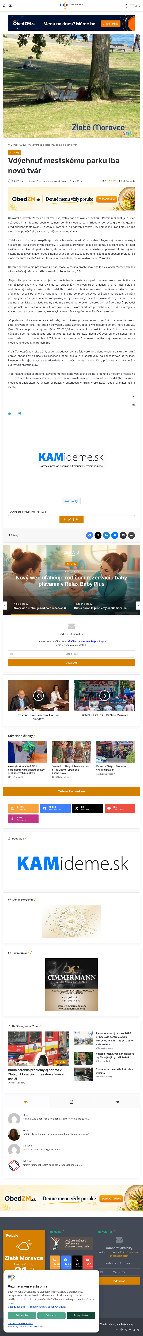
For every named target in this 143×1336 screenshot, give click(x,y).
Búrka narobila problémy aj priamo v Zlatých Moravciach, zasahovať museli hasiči (71, 580)
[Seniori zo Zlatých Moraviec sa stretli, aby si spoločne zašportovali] (71, 752)
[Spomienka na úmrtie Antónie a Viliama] (83, 1074)
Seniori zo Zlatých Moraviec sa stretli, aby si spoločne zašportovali (70, 769)
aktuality (72, 501)
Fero (25, 1114)
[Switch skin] (126, 7)
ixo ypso (27, 1145)
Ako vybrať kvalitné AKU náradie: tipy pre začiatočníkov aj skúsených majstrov (26, 769)
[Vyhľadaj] (4, 7)
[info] (71, 5)
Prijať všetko (81, 1315)
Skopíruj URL (71, 519)
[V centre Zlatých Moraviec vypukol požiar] (115, 752)
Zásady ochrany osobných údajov (117, 1324)
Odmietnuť (51, 1315)
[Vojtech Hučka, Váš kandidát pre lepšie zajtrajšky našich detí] (83, 1058)
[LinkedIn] (106, 535)
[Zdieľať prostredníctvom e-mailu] (123, 535)
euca (25, 1130)
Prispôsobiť (22, 1315)
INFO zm (18, 181)
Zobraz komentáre (71, 791)
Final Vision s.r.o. (36, 1326)
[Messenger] (114, 535)
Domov (14, 144)
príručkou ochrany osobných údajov (86, 641)
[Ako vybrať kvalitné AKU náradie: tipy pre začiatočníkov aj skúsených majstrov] (27, 752)
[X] (98, 535)
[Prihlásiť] (10, 7)
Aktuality (25, 144)
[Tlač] (131, 535)
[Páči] (9, 413)
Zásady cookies (16, 1306)
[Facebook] (89, 535)
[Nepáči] (19, 413)
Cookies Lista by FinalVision (20, 1323)
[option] (71, 580)
